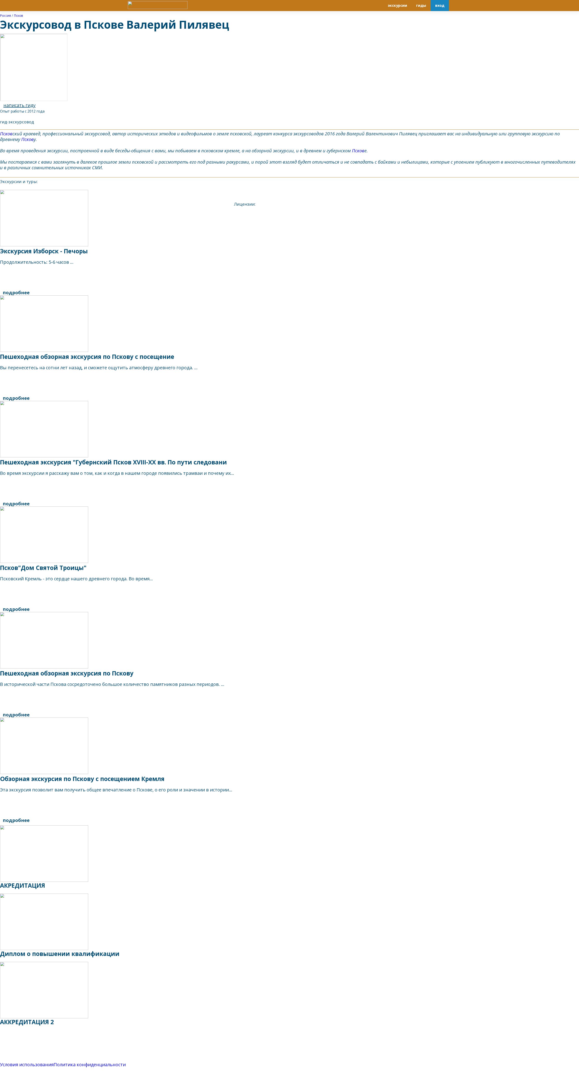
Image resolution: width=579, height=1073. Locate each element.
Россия (5, 15)
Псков (18, 15)
